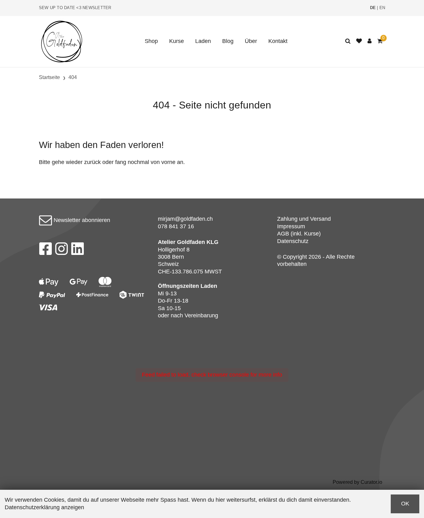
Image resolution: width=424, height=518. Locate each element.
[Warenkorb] (379, 41)
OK (405, 503)
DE (373, 8)
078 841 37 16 (176, 226)
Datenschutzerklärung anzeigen (44, 507)
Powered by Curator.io (357, 482)
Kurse (176, 41)
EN (382, 8)
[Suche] (347, 41)
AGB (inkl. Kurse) (299, 233)
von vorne (163, 162)
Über (251, 41)
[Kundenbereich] (369, 41)
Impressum (291, 226)
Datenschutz (293, 241)
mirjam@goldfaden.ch (185, 219)
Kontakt (277, 41)
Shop (151, 41)
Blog (227, 41)
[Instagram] (61, 250)
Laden (203, 41)
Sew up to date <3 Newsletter (75, 8)
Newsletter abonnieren (81, 220)
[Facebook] (45, 250)
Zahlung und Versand (304, 219)
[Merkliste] (359, 41)
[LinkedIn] (78, 250)
